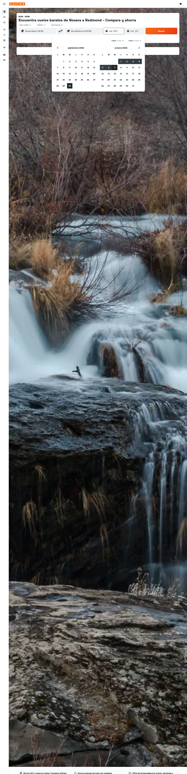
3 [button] (75, 61)
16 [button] (70, 73)
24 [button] (76, 79)
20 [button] (94, 73)
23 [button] (70, 79)
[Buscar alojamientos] (4, 17)
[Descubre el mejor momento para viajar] (4, 40)
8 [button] (63, 67)
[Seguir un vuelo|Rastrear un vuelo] (4, 35)
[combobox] (25, 25)
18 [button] (82, 73)
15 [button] (64, 73)
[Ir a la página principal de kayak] (17, 3)
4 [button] (82, 61)
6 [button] (94, 61)
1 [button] (63, 61)
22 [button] (63, 79)
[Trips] (4, 47)
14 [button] (58, 73)
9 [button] (69, 67)
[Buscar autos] (4, 22)
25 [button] (82, 79)
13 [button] (94, 67)
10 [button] (76, 67)
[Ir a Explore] (4, 29)
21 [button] (58, 79)
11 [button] (82, 67)
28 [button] (57, 86)
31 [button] (133, 86)
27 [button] (94, 79)
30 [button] (69, 86)
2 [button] (69, 61)
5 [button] (88, 61)
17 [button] (76, 73)
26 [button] (88, 79)
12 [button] (88, 67)
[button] (4, 4)
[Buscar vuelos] (4, 11)
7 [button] (57, 67)
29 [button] (63, 86)
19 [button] (88, 73)
